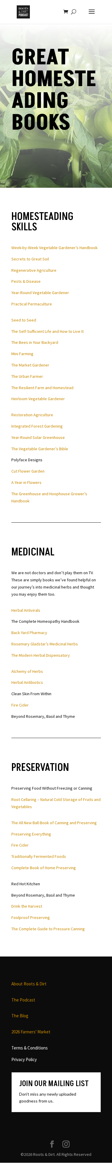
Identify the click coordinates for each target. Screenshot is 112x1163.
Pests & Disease (26, 281)
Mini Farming (22, 353)
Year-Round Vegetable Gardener (40, 292)
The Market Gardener (30, 365)
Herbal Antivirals (25, 610)
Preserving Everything (31, 834)
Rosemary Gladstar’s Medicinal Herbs (44, 644)
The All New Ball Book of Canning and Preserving (54, 822)
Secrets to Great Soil (30, 259)
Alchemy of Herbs (27, 671)
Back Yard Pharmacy (29, 632)
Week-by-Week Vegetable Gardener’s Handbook (54, 247)
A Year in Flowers (26, 482)
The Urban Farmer (27, 376)
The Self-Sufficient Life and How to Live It (47, 331)
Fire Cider (20, 705)
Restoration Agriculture (32, 414)
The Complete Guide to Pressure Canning (48, 928)
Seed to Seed (23, 320)
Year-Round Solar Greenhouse (38, 437)
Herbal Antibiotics (27, 682)
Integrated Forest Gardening (37, 426)
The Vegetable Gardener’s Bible (39, 448)
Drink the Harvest (26, 906)
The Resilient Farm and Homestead (42, 387)
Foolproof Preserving (30, 917)
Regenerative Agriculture (33, 270)
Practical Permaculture (31, 304)
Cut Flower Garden (28, 471)
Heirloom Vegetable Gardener (38, 398)
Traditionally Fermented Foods (38, 856)
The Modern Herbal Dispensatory (40, 655)
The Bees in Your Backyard (34, 342)
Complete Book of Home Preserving (43, 867)
